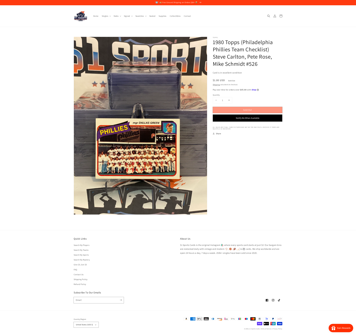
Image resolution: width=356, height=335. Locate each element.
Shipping (216, 84)
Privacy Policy (277, 329)
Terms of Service (266, 329)
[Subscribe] (121, 300)
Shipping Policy (80, 279)
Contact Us (79, 274)
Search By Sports (81, 255)
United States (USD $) (84, 324)
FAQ (75, 269)
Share (218, 133)
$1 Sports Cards (254, 329)
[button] (269, 16)
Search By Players (81, 245)
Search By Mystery (82, 259)
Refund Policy (80, 284)
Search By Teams (81, 250)
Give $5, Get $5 (80, 264)
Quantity (216, 95)
